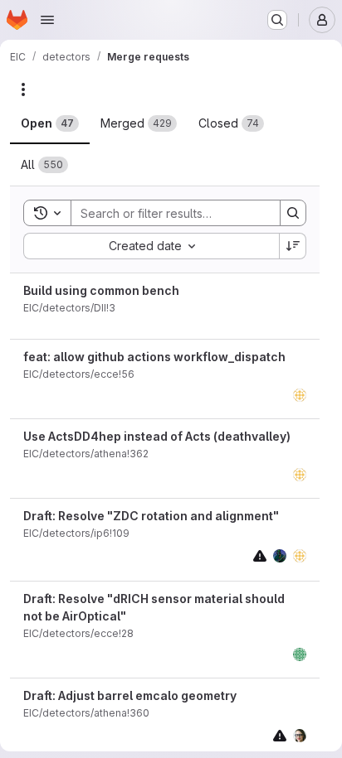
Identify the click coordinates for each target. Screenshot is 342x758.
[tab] (50, 123)
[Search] (293, 213)
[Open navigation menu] (47, 20)
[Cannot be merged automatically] (259, 555)
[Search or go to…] (277, 20)
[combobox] (151, 246)
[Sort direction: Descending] (293, 246)
